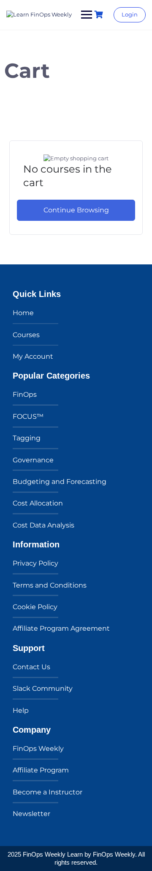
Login (130, 14)
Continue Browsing (76, 210)
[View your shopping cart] (99, 15)
